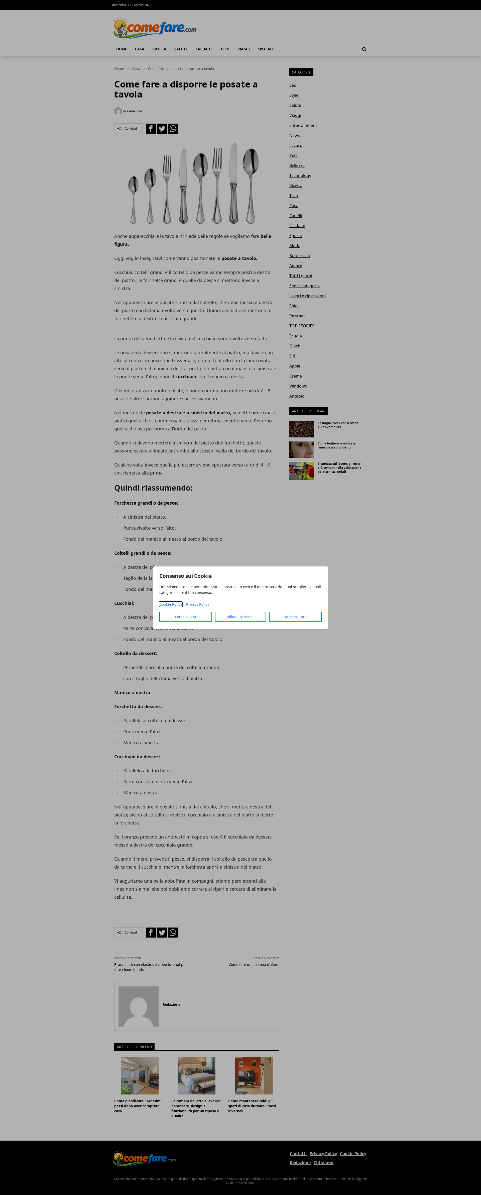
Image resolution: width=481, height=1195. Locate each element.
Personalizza (185, 616)
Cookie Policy (170, 604)
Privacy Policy (197, 604)
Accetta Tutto (295, 616)
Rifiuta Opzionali (241, 616)
